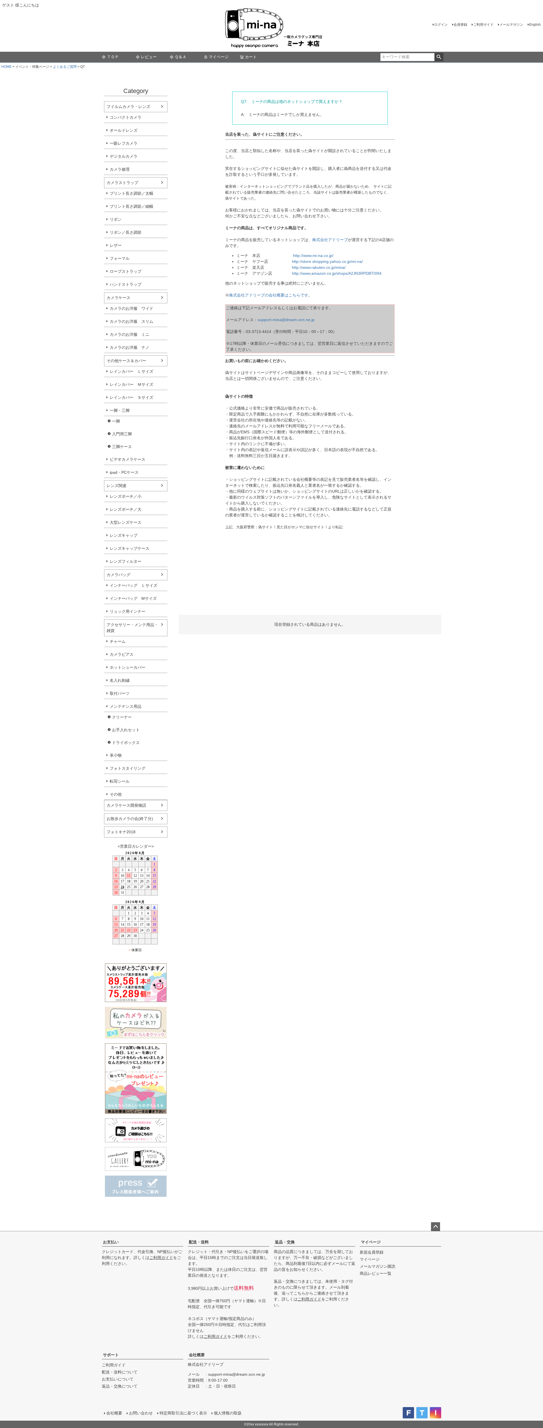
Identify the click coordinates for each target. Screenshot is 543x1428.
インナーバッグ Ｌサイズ (133, 585)
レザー (116, 245)
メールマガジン (511, 25)
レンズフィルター (125, 561)
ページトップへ (435, 1226)
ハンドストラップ (125, 284)
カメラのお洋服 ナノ (129, 347)
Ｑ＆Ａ (180, 57)
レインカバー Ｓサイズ (131, 397)
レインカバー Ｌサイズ (131, 371)
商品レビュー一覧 (375, 1273)
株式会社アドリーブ (330, 239)
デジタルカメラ (123, 156)
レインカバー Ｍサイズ (131, 384)
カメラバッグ (118, 574)
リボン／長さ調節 (125, 232)
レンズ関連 (116, 485)
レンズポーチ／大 (125, 509)
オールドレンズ (123, 130)
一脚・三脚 (120, 410)
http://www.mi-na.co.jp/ (313, 255)
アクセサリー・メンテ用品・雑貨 (132, 627)
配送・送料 (199, 1242)
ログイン (441, 25)
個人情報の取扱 (228, 1413)
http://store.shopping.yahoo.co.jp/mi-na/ (327, 261)
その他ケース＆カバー (126, 360)
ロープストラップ (125, 271)
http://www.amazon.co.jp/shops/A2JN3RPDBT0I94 (337, 273)
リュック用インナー (127, 611)
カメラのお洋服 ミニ (129, 334)
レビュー (149, 57)
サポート (111, 1355)
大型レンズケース (125, 522)
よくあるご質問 (65, 67)
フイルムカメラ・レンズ (128, 106)
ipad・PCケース (124, 472)
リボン (116, 219)
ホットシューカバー (127, 667)
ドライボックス (126, 742)
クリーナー (122, 717)
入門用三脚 (122, 434)
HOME (6, 67)
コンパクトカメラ (125, 117)
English (535, 25)
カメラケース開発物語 (126, 805)
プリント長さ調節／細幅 (131, 206)
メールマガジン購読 (377, 1266)
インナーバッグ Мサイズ (133, 598)
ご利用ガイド (483, 25)
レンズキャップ (123, 535)
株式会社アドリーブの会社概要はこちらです (268, 295)
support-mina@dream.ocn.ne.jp (286, 319)
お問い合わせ (141, 1413)
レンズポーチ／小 (125, 496)
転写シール (120, 781)
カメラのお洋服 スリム (131, 321)
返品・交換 (285, 1242)
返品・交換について (119, 1386)
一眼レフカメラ (123, 143)
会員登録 (460, 25)
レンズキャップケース (129, 548)
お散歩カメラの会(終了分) (130, 818)
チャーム (118, 641)
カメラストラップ (122, 182)
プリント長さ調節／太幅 (131, 193)
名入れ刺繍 (120, 680)
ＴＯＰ (113, 57)
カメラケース (118, 297)
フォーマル (120, 258)
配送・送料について (119, 1372)
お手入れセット (126, 730)
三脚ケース (122, 446)
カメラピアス (121, 654)
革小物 (116, 755)
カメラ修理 (120, 169)
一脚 (116, 421)
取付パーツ (120, 693)
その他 (116, 794)
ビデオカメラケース (127, 459)
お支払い (111, 1242)
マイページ (219, 57)
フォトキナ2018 (121, 832)
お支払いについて (117, 1379)
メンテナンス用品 (125, 706)
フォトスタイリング (127, 768)
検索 (438, 57)
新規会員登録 (371, 1252)
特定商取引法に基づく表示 (183, 1413)
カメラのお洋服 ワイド (131, 308)
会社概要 (197, 1355)
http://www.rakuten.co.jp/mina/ (319, 267)
